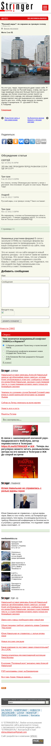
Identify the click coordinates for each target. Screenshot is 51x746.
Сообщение (7, 282)
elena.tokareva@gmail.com (14, 732)
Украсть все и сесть (10, 408)
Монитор (31, 713)
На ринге (6, 710)
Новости (35, 710)
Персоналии (8, 715)
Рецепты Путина (8, 414)
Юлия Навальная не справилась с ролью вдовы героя (21, 489)
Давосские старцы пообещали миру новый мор (22, 620)
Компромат (21, 710)
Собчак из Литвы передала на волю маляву (21, 402)
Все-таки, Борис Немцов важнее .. (16, 677)
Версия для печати (11, 29)
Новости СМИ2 (7, 328)
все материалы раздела (37, 18)
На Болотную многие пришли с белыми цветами (35, 120)
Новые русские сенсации (12, 641)
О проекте (24, 715)
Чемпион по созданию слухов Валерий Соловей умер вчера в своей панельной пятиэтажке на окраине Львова (25, 394)
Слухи (20, 713)
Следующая (6, 110)
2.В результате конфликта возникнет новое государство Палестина (24, 352)
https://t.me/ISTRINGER (14, 446)
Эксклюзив (8, 713)
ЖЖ (32, 446)
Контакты (35, 715)
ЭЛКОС (33, 736)
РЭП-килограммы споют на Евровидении (19, 671)
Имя (3, 276)
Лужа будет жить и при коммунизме (12, 119)
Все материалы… (12, 419)
